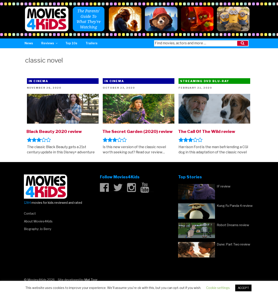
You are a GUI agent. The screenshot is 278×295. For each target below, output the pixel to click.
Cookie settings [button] (218, 288)
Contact (30, 213)
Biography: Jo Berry (37, 229)
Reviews (47, 43)
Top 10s (71, 43)
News (29, 43)
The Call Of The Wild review (206, 131)
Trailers (92, 43)
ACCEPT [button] (243, 288)
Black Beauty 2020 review (54, 131)
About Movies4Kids (38, 221)
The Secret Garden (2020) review (137, 131)
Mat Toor (91, 280)
